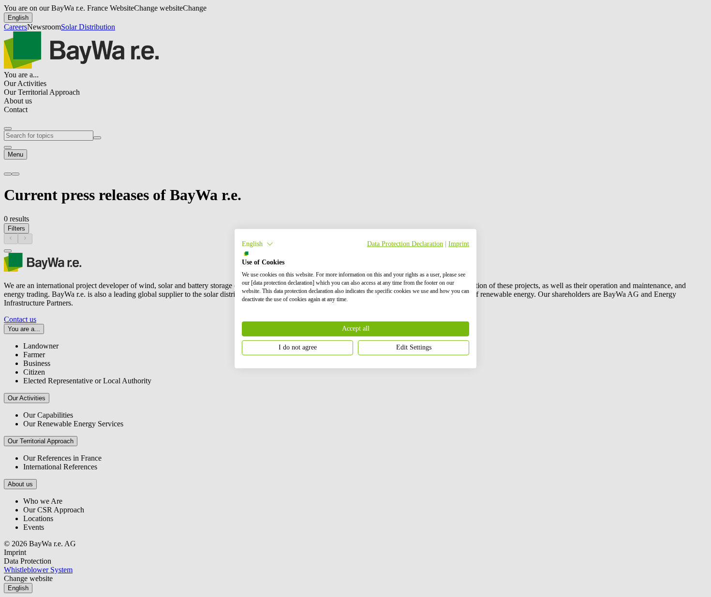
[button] (257, 243)
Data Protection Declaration (405, 243)
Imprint (458, 243)
